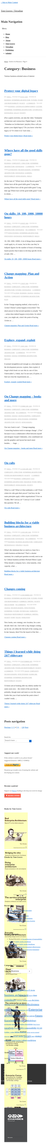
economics (21, 1004)
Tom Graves (10, 44)
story (13, 617)
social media (18, 1036)
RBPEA (39, 482)
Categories (7, 971)
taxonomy (8, 1040)
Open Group (36, 1024)
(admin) (8, 53)
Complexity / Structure (21, 163)
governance (37, 110)
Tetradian (9, 47)
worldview (25, 617)
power (34, 482)
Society (22, 103)
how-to (18, 422)
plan (6, 299)
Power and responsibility (14, 475)
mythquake (24, 611)
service (28, 1032)
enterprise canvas (28, 1016)
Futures (34, 100)
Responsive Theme (26, 1081)
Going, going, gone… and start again (20, 910)
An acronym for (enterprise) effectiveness (27, 947)
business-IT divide (28, 990)
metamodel (20, 1021)
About (7, 40)
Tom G (11, 941)
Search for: (7, 737)
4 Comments (8, 671)
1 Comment (36, 290)
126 (23, 727)
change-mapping (24, 416)
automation (12, 170)
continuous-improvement (25, 106)
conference (19, 1000)
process (7, 359)
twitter (18, 1040)
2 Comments (30, 103)
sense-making (21, 176)
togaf (14, 1040)
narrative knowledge (25, 1024)
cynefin (29, 1000)
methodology (9, 545)
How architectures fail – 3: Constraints (21, 918)
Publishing (9, 50)
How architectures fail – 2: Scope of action (22, 921)
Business (7, 100)
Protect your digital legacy (21, 90)
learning (28, 173)
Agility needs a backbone (23, 941)
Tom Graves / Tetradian (12, 11)
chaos (26, 671)
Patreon (14, 791)
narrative (34, 611)
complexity (15, 296)
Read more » (18, 136)
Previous (7, 727)
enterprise (8, 110)
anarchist (7, 990)
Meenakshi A (13, 944)
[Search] (30, 741)
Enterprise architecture (21, 100)
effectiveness (13, 233)
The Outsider (9, 605)
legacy (16, 113)
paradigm (27, 482)
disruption (13, 1004)
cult (32, 478)
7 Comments (29, 166)
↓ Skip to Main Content (9, 2)
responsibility (9, 176)
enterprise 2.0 (22, 1010)
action (16, 293)
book (39, 413)
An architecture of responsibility (32, 939)
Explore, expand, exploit (19, 340)
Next (26, 727)
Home (7, 34)
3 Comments (20, 352)
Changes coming (14, 589)
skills (29, 176)
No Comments (30, 230)
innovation (8, 236)
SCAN (39, 1028)
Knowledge (8, 113)
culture (39, 106)
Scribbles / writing (26, 601)
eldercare (33, 674)
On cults (9, 463)
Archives (7, 1058)
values (25, 545)
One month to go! (14, 913)
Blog (7, 37)
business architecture (24, 542)
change (30, 293)
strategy (19, 545)
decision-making (24, 170)
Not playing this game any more (19, 916)
